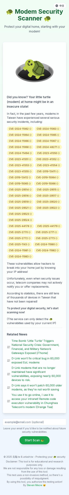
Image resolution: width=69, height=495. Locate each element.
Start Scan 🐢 (34, 440)
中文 (61, 5)
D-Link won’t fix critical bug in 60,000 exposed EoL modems (33, 360)
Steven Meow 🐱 (36, 485)
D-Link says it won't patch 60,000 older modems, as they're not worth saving (34, 387)
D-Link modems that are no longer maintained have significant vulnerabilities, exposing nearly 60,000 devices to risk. (34, 374)
